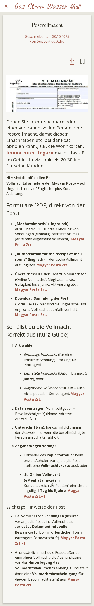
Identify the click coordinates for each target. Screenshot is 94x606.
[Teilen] (72, 61)
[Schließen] (6, 6)
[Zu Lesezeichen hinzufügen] (82, 61)
